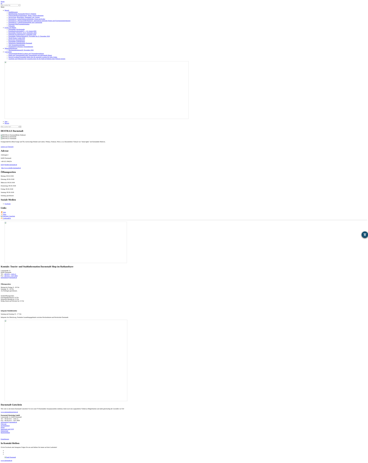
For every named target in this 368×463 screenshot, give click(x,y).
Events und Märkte (10, 27)
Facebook (8, 204)
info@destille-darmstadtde (9, 165)
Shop (4, 214)
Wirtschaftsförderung (11, 48)
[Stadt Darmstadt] (10, 457)
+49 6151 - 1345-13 (10, 274)
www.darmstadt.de (6, 460)
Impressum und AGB (7, 429)
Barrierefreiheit (5, 432)
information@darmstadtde (9, 277)
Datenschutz (4, 431)
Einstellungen (5, 439)
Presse (3, 427)
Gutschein (11, 216)
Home (3, 1)
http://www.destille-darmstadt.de (11, 168)
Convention (8, 52)
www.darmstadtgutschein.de (9, 412)
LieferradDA (7, 218)
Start (6, 121)
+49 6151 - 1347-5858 (11, 276)
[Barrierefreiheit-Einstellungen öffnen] (365, 235)
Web (4, 212)
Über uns (3, 424)
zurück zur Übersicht (7, 147)
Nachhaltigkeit (5, 425)
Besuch (7, 10)
